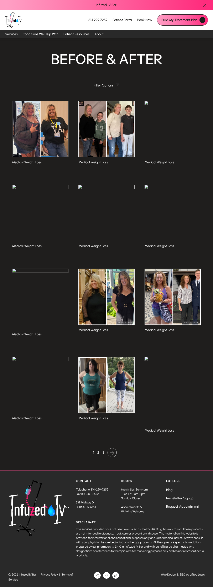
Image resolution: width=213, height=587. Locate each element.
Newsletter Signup (179, 498)
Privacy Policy (49, 574)
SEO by (184, 574)
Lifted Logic (197, 574)
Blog (169, 490)
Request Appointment (182, 506)
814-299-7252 (99, 489)
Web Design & (170, 574)
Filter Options (104, 85)
